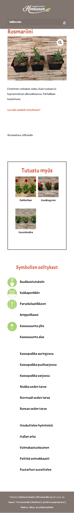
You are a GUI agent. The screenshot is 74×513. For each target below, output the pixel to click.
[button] (60, 42)
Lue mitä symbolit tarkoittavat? (23, 109)
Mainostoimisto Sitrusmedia (34, 497)
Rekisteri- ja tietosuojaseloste (48, 502)
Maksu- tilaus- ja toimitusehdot (37, 507)
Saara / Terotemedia (19, 502)
